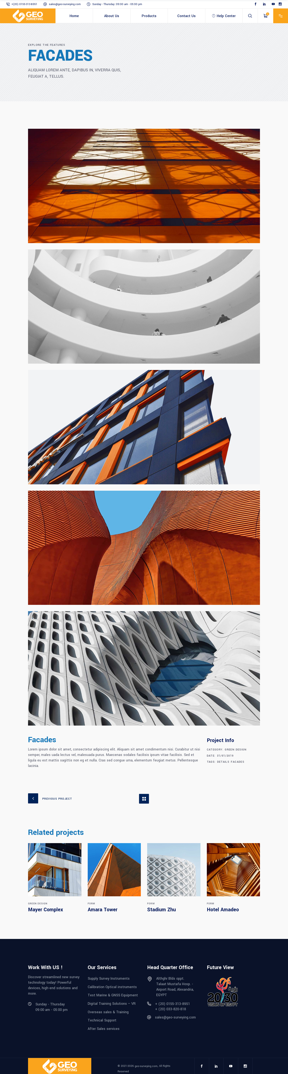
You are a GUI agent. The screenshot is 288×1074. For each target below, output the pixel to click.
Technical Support (102, 1020)
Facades (237, 761)
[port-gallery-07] (144, 186)
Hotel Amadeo (223, 909)
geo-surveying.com (146, 1066)
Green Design (235, 749)
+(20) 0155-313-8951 (24, 4)
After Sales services (104, 1028)
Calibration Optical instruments (112, 986)
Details (223, 761)
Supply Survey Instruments (109, 978)
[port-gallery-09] (144, 427)
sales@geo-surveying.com (65, 4)
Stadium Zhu (161, 909)
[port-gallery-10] (144, 548)
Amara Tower (102, 909)
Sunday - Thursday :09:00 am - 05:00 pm (117, 4)
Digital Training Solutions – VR (112, 1003)
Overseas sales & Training (108, 1011)
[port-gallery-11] (144, 668)
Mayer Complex (45, 909)
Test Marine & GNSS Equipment (113, 995)
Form (91, 903)
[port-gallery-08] (144, 306)
